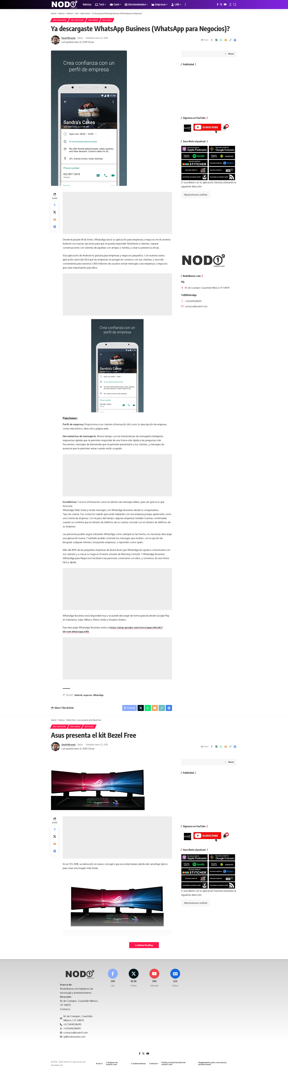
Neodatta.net (57, 1065)
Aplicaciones (59, 20)
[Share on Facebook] (212, 40)
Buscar (231, 54)
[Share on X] (216, 40)
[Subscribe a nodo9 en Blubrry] (221, 162)
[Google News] (175, 978)
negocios (87, 695)
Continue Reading (144, 945)
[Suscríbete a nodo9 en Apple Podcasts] (194, 148)
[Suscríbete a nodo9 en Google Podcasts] (221, 148)
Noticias (107, 20)
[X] (221, 4)
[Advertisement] (117, 213)
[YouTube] (225, 4)
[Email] (226, 40)
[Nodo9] (64, 4)
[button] (185, 4)
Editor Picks (77, 20)
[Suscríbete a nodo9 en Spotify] (194, 155)
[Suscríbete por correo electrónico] (194, 176)
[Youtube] (154, 978)
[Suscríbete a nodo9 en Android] (221, 155)
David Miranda (68, 38)
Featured (93, 20)
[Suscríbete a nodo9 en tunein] (221, 169)
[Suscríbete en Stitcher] (194, 162)
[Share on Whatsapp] (221, 40)
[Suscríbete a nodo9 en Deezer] (194, 169)
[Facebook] (217, 4)
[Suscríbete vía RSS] (221, 176)
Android (78, 695)
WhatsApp (98, 695)
